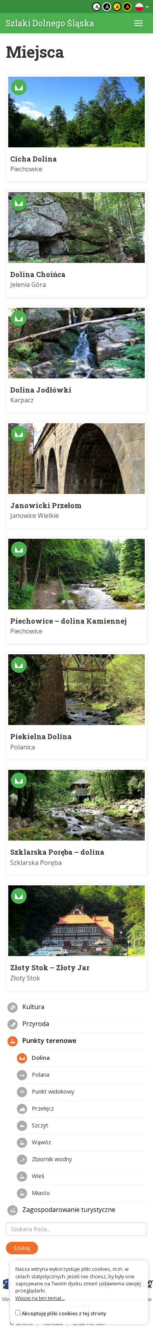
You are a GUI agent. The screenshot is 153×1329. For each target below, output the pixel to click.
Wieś (37, 1175)
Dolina (40, 1057)
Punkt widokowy (52, 1091)
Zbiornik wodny (51, 1158)
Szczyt (39, 1125)
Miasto (40, 1192)
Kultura (32, 1006)
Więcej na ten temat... (40, 1297)
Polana (39, 1074)
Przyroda (35, 1023)
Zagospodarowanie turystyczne (68, 1209)
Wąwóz (40, 1141)
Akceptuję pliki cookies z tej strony (64, 1313)
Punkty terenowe (48, 1040)
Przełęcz (42, 1108)
